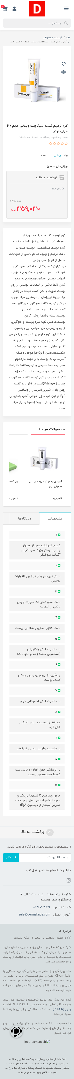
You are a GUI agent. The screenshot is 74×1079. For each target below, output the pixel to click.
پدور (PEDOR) (62, 1009)
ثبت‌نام (11, 857)
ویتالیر (57, 155)
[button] (8, 8)
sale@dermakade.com (34, 914)
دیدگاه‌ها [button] (24, 518)
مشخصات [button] (55, 518)
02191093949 (41, 907)
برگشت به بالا (33, 832)
